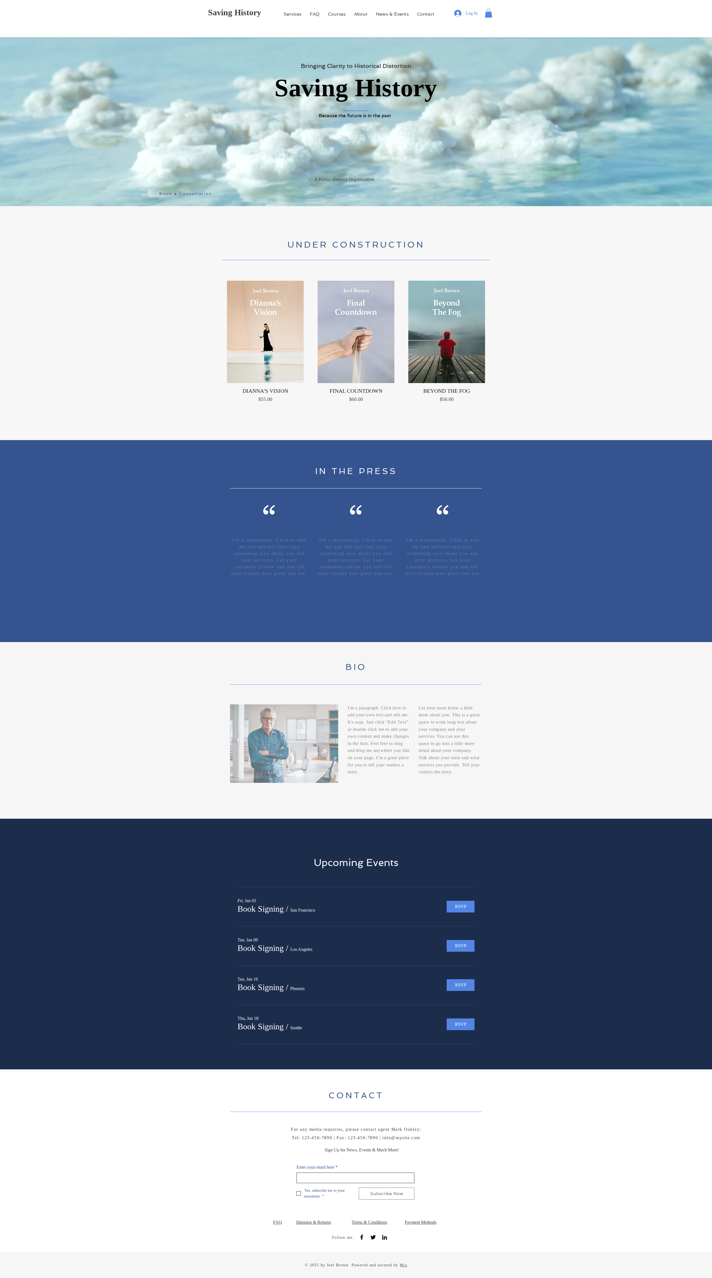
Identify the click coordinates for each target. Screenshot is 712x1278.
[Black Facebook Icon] (361, 1237)
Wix (403, 1265)
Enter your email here (317, 1167)
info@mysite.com (401, 1137)
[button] (488, 13)
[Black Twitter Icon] (373, 1237)
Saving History (234, 12)
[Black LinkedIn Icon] (384, 1237)
